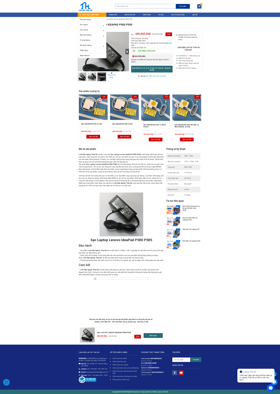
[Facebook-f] (174, 372)
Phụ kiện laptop (85, 19)
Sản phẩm (147, 15)
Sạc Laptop (84, 30)
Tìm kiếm (182, 6)
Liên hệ (194, 15)
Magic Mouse (85, 55)
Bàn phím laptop (86, 45)
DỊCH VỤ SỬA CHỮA (178, 15)
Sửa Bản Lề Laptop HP (191, 229)
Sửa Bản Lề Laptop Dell (191, 241)
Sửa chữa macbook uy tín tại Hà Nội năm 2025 (191, 208)
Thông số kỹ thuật (111, 76)
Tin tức (161, 15)
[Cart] (199, 6)
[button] (152, 69)
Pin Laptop (84, 25)
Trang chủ (113, 15)
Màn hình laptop (85, 35)
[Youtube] (181, 372)
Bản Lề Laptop (130, 15)
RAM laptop (84, 50)
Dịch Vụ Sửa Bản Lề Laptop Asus (189, 219)
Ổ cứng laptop (85, 40)
